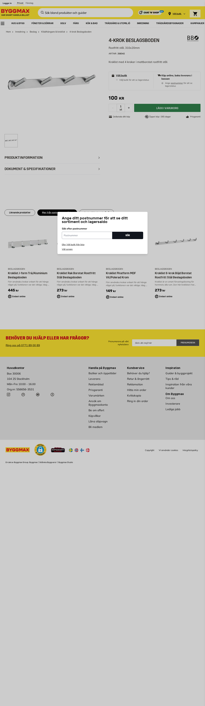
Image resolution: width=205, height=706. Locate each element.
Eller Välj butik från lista (73, 244)
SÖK (127, 235)
